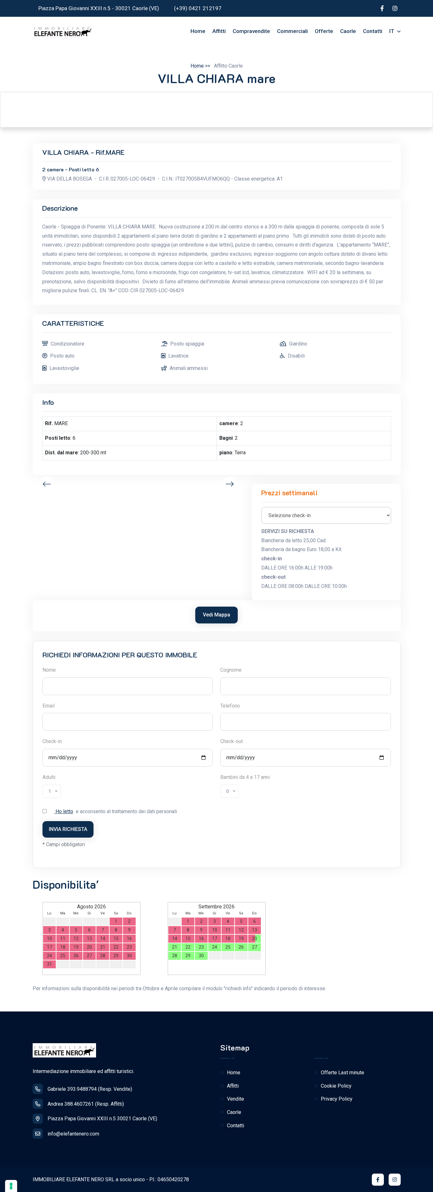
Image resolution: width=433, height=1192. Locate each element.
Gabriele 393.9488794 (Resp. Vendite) (90, 1089)
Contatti (372, 31)
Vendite (235, 1099)
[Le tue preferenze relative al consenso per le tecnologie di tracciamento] (11, 1186)
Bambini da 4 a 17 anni (245, 777)
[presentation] (47, 484)
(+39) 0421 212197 (198, 8)
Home (198, 31)
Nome (49, 670)
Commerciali (292, 31)
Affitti (219, 31)
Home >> (200, 66)
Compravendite (251, 31)
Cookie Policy (336, 1086)
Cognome (231, 670)
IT (392, 31)
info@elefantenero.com (73, 1134)
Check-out (231, 741)
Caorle (348, 31)
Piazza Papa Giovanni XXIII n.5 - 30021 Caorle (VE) (98, 8)
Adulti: (49, 777)
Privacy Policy (336, 1099)
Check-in (52, 741)
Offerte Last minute (342, 1073)
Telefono (230, 706)
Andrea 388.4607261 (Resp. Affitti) (86, 1104)
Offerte (324, 31)
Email (48, 706)
